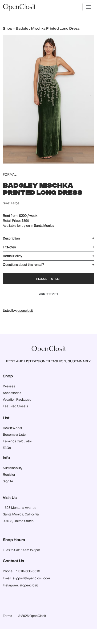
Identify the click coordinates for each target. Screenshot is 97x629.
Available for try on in (28, 225)
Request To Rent (48, 279)
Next (91, 96)
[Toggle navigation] (88, 7)
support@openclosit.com (31, 578)
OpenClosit (19, 7)
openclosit (25, 310)
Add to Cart (48, 294)
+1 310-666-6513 (27, 571)
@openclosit (29, 585)
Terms (7, 616)
